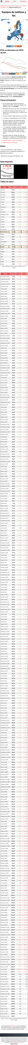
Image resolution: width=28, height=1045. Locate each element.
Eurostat (13, 1026)
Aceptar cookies (14, 1043)
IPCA (14, 1)
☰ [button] (1, 1)
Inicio (7, 1)
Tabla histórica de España (10, 142)
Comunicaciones (18, 5)
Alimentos (23, 1)
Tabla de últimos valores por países (13, 140)
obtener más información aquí (17, 1042)
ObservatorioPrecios (5, 5)
